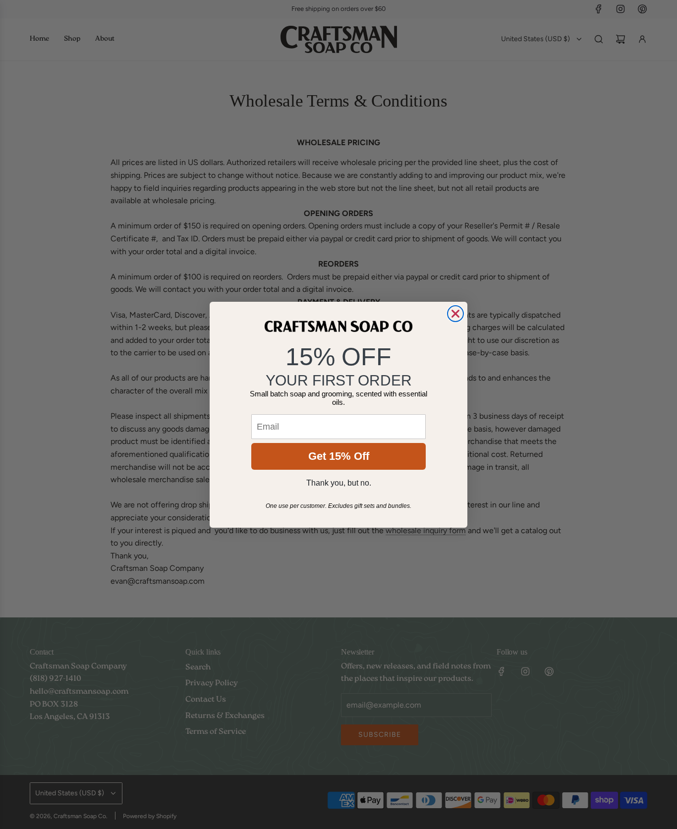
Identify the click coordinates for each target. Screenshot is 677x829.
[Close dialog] (455, 314)
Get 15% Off (338, 456)
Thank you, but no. (338, 483)
